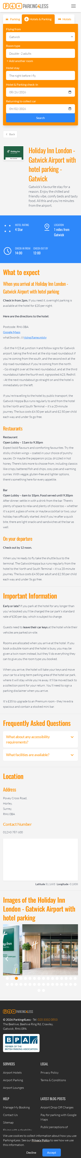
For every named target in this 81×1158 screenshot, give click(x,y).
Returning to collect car (21, 101)
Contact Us (10, 1115)
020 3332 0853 (47, 1019)
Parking (15, 19)
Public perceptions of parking (54, 1129)
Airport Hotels (12, 1072)
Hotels (67, 19)
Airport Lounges (13, 1088)
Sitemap (8, 1122)
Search (40, 118)
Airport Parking (13, 1080)
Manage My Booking (16, 1107)
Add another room (21, 61)
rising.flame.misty (35, 337)
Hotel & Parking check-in (22, 84)
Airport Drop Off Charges (56, 1107)
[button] (73, 6)
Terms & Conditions (53, 1080)
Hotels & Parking (40, 19)
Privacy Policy (49, 1072)
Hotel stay (12, 68)
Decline (31, 1152)
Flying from (13, 29)
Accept (51, 1152)
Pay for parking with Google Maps (58, 1117)
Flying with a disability (17, 1130)
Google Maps (11, 332)
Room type (13, 45)
